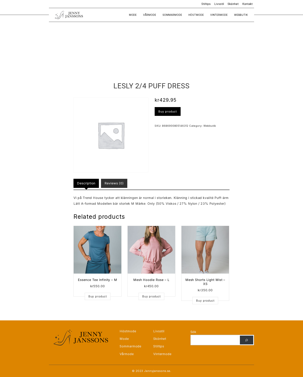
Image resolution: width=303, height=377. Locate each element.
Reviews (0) (114, 183)
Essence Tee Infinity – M (97, 280)
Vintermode (219, 14)
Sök (193, 332)
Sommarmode (172, 14)
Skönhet (233, 4)
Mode (133, 14)
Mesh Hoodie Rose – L (151, 280)
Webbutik (241, 14)
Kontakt (247, 4)
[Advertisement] (151, 55)
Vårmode (149, 14)
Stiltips (206, 4)
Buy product (167, 111)
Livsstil (219, 4)
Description (86, 183)
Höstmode (196, 14)
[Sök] (246, 340)
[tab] (86, 183)
